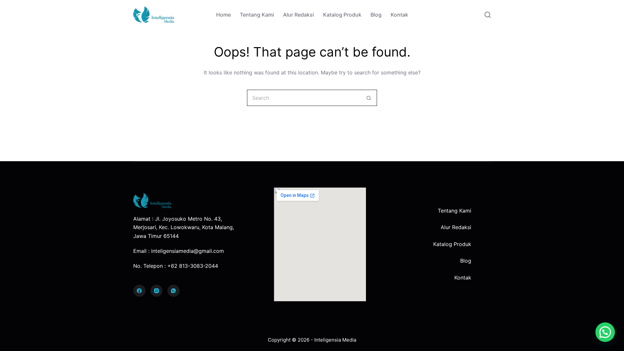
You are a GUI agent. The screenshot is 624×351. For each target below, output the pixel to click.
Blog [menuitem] (376, 14)
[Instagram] (156, 291)
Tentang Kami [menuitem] (257, 14)
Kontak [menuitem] (399, 14)
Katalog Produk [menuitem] (342, 14)
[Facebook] (139, 291)
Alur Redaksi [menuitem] (298, 14)
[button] (605, 332)
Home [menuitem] (223, 14)
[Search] (488, 15)
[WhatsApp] (173, 291)
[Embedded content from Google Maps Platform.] (320, 244)
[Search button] (369, 98)
